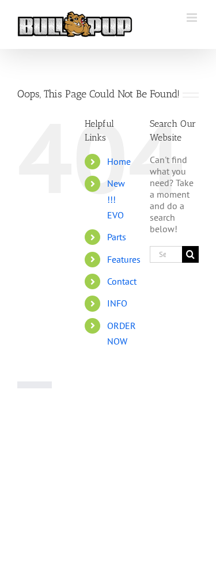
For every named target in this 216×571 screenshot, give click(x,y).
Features (124, 259)
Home (119, 161)
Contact (122, 281)
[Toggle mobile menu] (193, 18)
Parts (116, 237)
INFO (117, 303)
